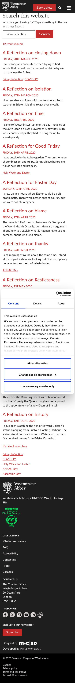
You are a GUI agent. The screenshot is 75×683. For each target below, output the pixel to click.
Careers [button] (8, 571)
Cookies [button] (7, 665)
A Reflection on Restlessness (31, 280)
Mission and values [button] (14, 541)
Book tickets (44, 7)
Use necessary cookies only (37, 386)
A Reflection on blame (25, 211)
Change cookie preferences (35, 374)
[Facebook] (5, 614)
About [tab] (61, 303)
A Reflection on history (25, 414)
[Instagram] (19, 614)
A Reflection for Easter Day (30, 182)
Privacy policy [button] (10, 668)
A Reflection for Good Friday (31, 146)
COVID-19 (31, 79)
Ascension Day (12, 474)
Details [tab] (37, 303)
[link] (27, 643)
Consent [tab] (13, 303)
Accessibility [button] (10, 553)
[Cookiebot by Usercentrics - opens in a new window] (55, 294)
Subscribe (12, 632)
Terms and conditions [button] (14, 672)
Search (44, 34)
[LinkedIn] (33, 614)
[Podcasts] (40, 615)
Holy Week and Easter (16, 172)
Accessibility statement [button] (15, 675)
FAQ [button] (5, 547)
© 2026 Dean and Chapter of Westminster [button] (26, 658)
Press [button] (6, 565)
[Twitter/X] (12, 614)
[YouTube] (26, 614)
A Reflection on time (23, 113)
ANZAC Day (10, 270)
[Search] (61, 8)
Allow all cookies (37, 363)
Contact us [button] (9, 559)
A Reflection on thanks (25, 244)
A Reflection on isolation (27, 89)
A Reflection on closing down (32, 53)
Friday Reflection (13, 79)
